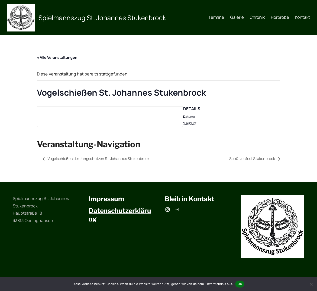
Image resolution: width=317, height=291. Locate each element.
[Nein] (311, 284)
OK (240, 284)
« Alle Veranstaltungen (57, 57)
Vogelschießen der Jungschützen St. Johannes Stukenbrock (98, 158)
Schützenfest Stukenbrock (252, 158)
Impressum (106, 199)
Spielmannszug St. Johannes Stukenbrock (102, 17)
